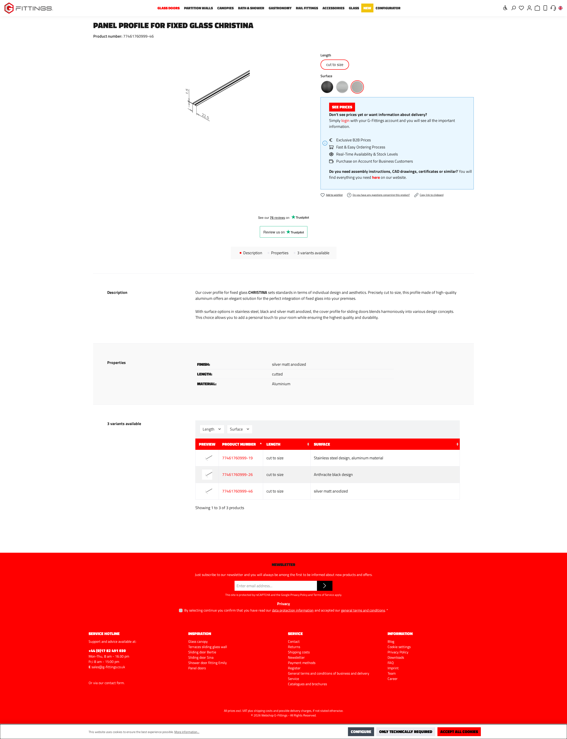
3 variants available (313, 253)
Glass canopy (198, 641)
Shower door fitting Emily (207, 662)
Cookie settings (399, 646)
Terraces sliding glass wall (207, 646)
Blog (391, 641)
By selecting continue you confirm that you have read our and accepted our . (286, 610)
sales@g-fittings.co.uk (108, 667)
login (345, 120)
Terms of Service (323, 595)
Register (294, 668)
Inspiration (199, 634)
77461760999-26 (237, 474)
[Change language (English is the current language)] (560, 8)
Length (209, 429)
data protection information (293, 610)
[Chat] (553, 7)
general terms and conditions (363, 610)
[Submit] (324, 586)
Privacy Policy (298, 595)
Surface (237, 429)
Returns (294, 646)
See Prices (342, 107)
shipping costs (263, 710)
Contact (294, 641)
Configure (361, 732)
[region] (202, 95)
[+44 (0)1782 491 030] (545, 7)
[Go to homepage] (28, 8)
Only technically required (405, 732)
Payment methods (301, 662)
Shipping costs (299, 652)
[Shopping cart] (537, 7)
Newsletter (296, 657)
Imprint (393, 668)
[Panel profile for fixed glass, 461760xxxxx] (202, 95)
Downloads (396, 657)
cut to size (334, 64)
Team (392, 673)
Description (252, 253)
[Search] (513, 7)
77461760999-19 (237, 458)
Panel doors (197, 668)
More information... (186, 731)
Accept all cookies (459, 732)
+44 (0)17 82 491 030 (107, 651)
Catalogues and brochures (307, 684)
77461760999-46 (237, 491)
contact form (114, 682)
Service (293, 678)
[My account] (529, 7)
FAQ (391, 662)
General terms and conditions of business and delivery (328, 673)
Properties (279, 253)
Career (393, 678)
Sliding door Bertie (202, 652)
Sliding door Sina (201, 657)
